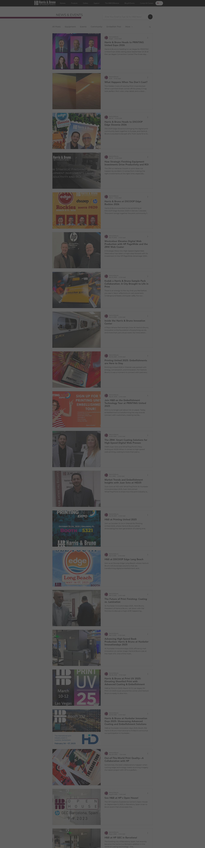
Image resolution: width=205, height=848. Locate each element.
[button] (129, 397)
